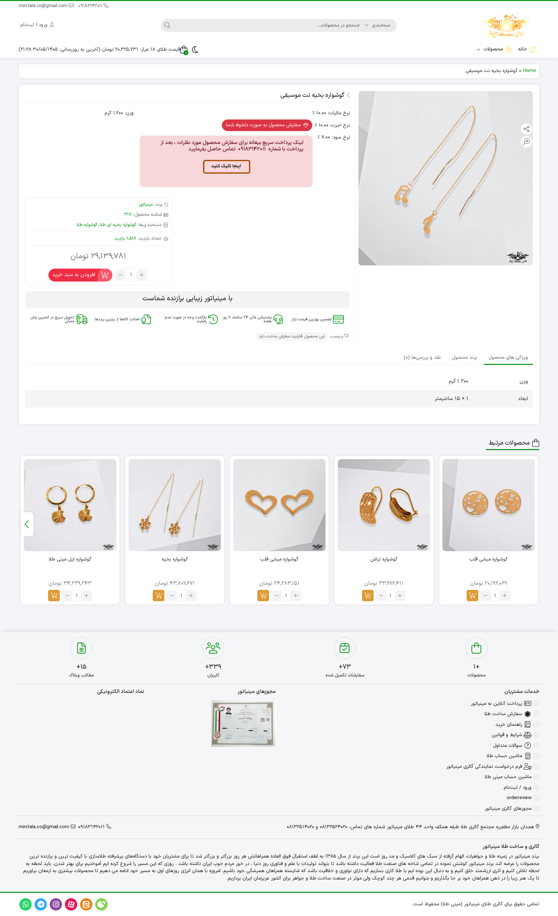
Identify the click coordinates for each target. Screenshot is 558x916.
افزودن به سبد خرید (73, 275)
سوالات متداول (507, 745)
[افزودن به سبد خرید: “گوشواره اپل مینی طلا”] (54, 595)
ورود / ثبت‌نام (518, 787)
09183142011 (91, 6)
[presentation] (27, 524)
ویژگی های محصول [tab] (508, 357)
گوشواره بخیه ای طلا (117, 224)
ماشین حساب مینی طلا (508, 777)
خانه (522, 49)
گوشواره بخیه (175, 559)
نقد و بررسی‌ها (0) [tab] (422, 357)
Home (529, 71)
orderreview (519, 798)
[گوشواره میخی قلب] (488, 505)
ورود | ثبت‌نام (34, 25)
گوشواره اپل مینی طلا (70, 559)
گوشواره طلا (87, 224)
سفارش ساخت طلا (503, 714)
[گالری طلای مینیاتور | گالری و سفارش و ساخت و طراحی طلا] (506, 25)
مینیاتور (146, 204)
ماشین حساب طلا (504, 756)
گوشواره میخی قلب (489, 559)
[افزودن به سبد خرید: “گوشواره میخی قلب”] (472, 595)
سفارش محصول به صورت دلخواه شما (264, 125)
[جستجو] (167, 25)
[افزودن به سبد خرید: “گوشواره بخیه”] (158, 595)
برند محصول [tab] (464, 357)
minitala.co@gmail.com (44, 6)
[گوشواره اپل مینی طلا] (70, 505)
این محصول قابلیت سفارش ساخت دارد (292, 336)
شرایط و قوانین (507, 735)
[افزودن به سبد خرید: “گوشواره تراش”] (368, 595)
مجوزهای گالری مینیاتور (508, 808)
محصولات (492, 49)
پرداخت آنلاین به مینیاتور (496, 703)
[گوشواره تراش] (384, 505)
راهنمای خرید (508, 724)
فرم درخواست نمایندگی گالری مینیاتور (484, 766)
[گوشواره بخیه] (175, 505)
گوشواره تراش (384, 559)
